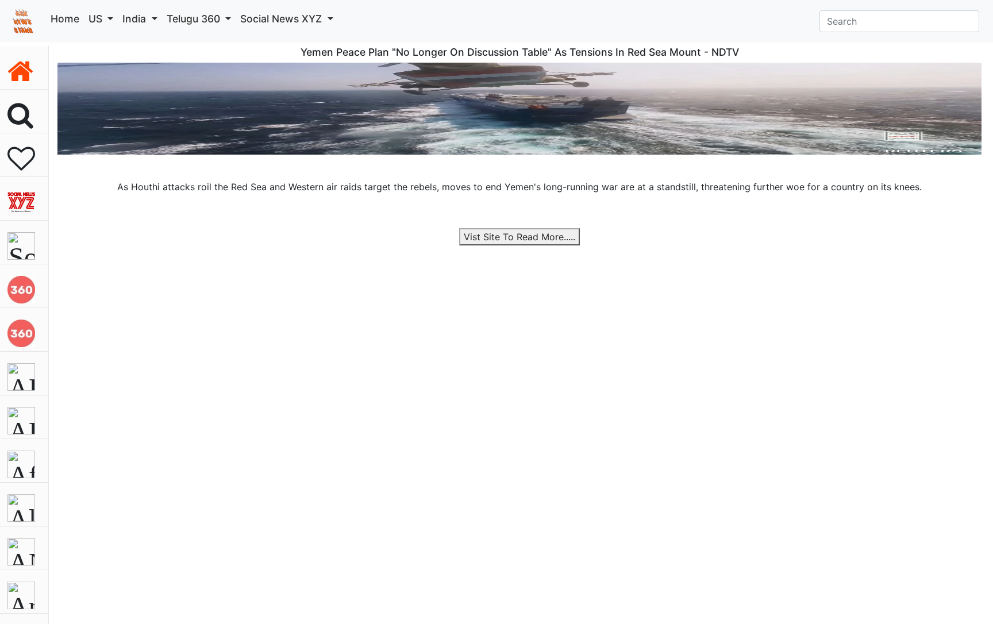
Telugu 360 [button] (195, 19)
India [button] (135, 19)
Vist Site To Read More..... (519, 237)
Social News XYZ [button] (282, 19)
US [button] (96, 19)
